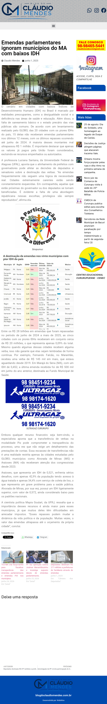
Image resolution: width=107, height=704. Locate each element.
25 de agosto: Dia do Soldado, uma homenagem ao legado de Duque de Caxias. (93, 131)
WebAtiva (60, 700)
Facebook (85, 88)
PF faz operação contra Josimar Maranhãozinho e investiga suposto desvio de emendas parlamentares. (37, 570)
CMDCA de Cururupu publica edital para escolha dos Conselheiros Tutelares (94, 207)
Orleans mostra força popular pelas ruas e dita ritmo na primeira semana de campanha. (94, 166)
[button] (53, 26)
